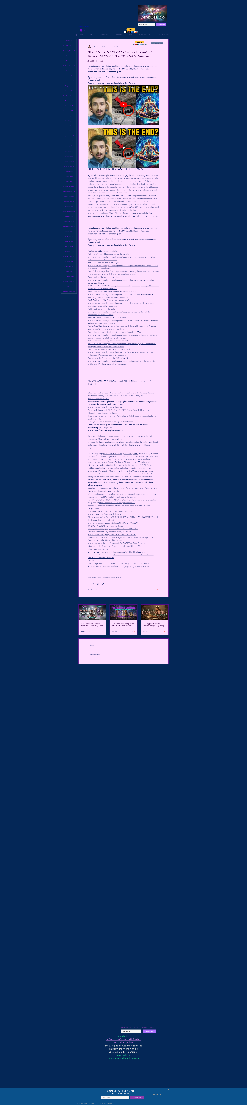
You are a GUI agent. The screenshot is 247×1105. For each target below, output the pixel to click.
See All (167, 601)
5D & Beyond (92, 577)
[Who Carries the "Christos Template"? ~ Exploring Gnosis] (92, 612)
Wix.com (109, 1103)
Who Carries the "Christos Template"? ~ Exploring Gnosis (92, 624)
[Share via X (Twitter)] (93, 584)
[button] (131, 30)
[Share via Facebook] (89, 584)
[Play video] (123, 148)
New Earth (119, 577)
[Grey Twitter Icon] (157, 1094)
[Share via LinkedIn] (98, 584)
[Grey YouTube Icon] (154, 1094)
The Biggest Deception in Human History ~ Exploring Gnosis (153, 624)
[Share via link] (103, 584)
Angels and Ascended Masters (106, 577)
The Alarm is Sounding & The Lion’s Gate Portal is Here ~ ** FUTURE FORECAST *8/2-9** (123, 624)
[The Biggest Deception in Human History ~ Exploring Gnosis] (154, 612)
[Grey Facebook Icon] (160, 1094)
